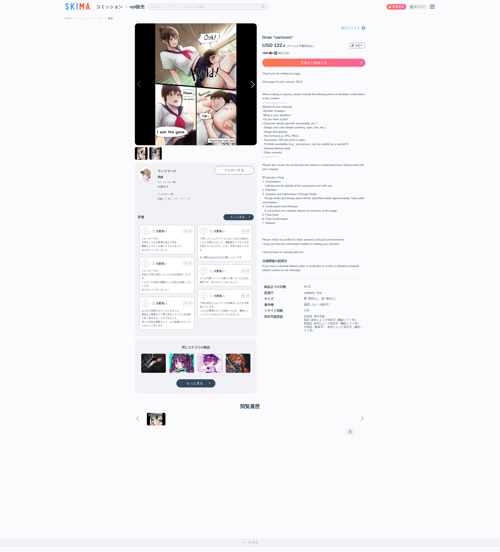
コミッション (109, 6)
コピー (359, 45)
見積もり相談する (314, 62)
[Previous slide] (137, 418)
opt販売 (137, 6)
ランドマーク (167, 171)
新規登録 (398, 6)
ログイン (419, 6)
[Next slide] (362, 418)
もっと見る (238, 216)
